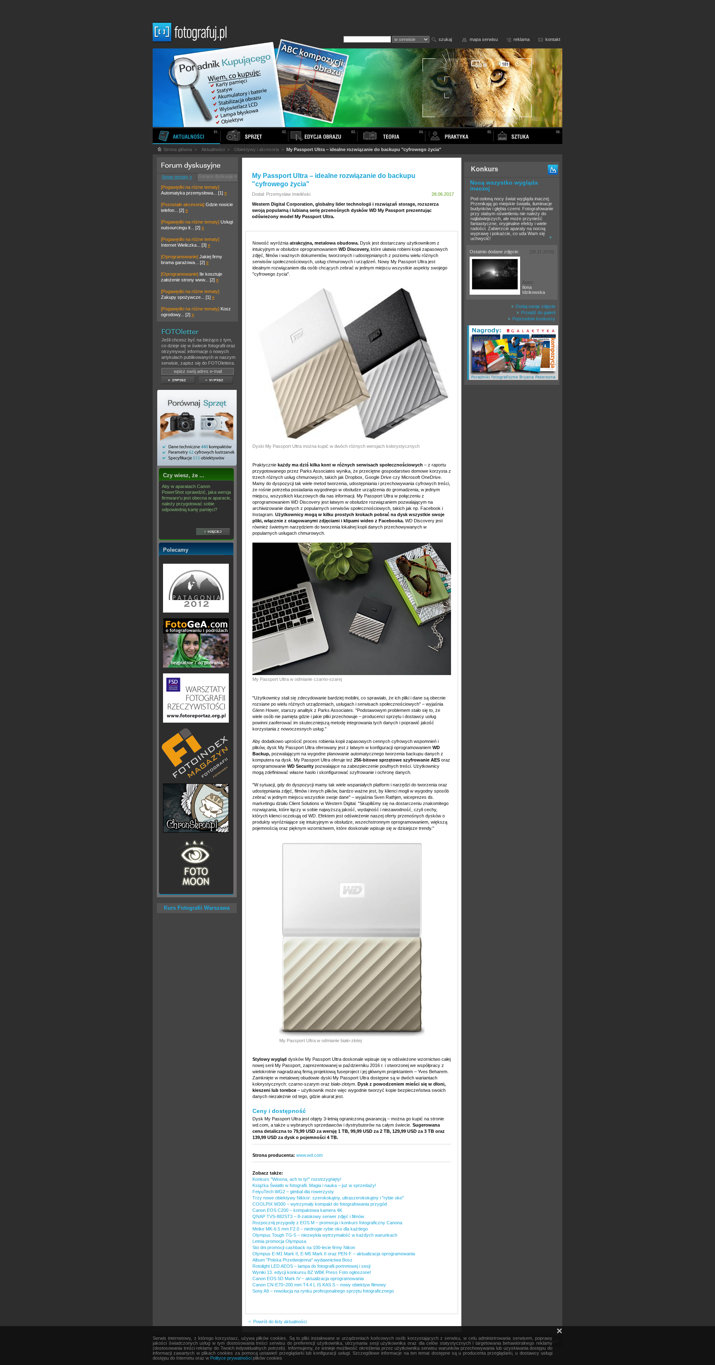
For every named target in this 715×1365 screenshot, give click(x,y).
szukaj (445, 39)
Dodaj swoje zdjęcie (534, 306)
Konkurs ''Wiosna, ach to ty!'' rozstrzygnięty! (296, 1179)
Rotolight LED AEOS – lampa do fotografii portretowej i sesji (311, 1266)
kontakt (552, 39)
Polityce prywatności (231, 1357)
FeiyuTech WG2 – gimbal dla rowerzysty (293, 1191)
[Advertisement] (512, 519)
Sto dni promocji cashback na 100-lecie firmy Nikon (303, 1247)
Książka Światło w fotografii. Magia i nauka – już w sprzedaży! (314, 1185)
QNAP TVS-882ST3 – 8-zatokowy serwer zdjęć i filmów (308, 1216)
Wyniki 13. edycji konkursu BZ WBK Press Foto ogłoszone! (311, 1272)
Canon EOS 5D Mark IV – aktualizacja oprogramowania (308, 1278)
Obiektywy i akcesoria (256, 149)
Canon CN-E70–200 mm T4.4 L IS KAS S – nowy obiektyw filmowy (319, 1284)
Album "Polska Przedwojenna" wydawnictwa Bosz (302, 1259)
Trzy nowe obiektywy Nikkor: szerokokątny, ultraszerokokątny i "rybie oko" (328, 1197)
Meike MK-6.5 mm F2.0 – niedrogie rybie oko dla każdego (310, 1228)
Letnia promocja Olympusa (279, 1241)
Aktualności (213, 149)
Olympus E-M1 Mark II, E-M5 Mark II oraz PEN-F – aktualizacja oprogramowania (333, 1253)
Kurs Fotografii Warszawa (197, 908)
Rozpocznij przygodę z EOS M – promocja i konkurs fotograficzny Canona (327, 1222)
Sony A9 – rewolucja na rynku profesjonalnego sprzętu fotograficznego (323, 1290)
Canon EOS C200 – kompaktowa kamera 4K (297, 1210)
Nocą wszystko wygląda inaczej (504, 185)
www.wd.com (309, 1155)
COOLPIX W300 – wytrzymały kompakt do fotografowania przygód (319, 1204)
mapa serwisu (484, 39)
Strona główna (177, 149)
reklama (521, 39)
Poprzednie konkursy (533, 318)
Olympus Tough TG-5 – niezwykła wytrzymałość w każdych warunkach (324, 1235)
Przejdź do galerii (537, 312)
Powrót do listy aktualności (279, 1321)
